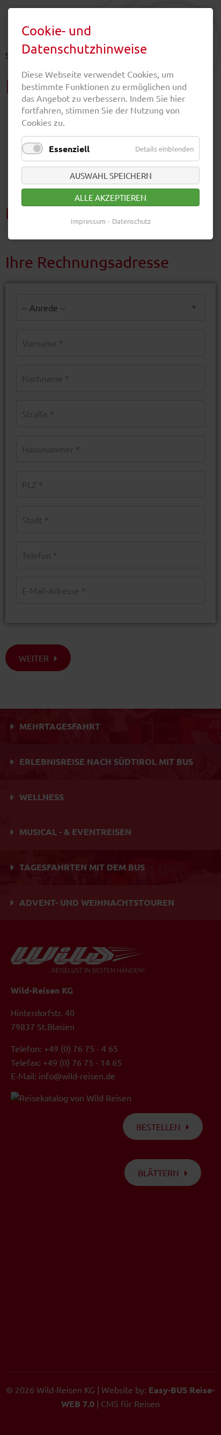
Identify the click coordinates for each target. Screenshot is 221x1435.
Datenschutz (131, 221)
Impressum (88, 221)
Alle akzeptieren (110, 197)
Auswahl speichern (111, 175)
